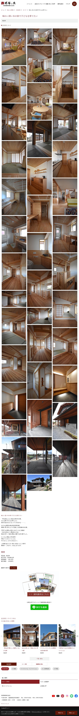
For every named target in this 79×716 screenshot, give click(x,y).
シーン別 (24, 664)
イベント (29, 4)
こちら (14, 567)
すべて (5, 668)
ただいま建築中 (44, 682)
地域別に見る (39, 664)
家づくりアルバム (7, 686)
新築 (15, 668)
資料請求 (60, 4)
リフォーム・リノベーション (29, 668)
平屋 (56, 668)
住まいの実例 (5, 682)
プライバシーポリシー (37, 711)
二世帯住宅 (46, 668)
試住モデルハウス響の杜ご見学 (45, 4)
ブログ (68, 4)
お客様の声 (43, 686)
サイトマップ (5, 703)
